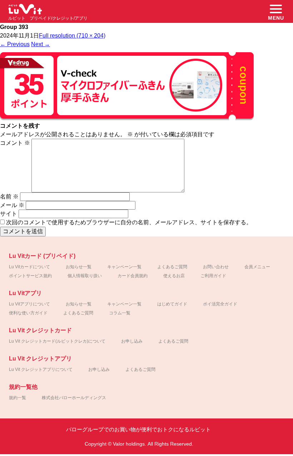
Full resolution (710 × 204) (72, 36)
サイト (8, 214)
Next (40, 44)
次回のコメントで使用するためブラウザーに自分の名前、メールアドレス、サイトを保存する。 (129, 222)
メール (12, 205)
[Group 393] (127, 120)
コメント (15, 143)
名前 (9, 196)
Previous (15, 44)
